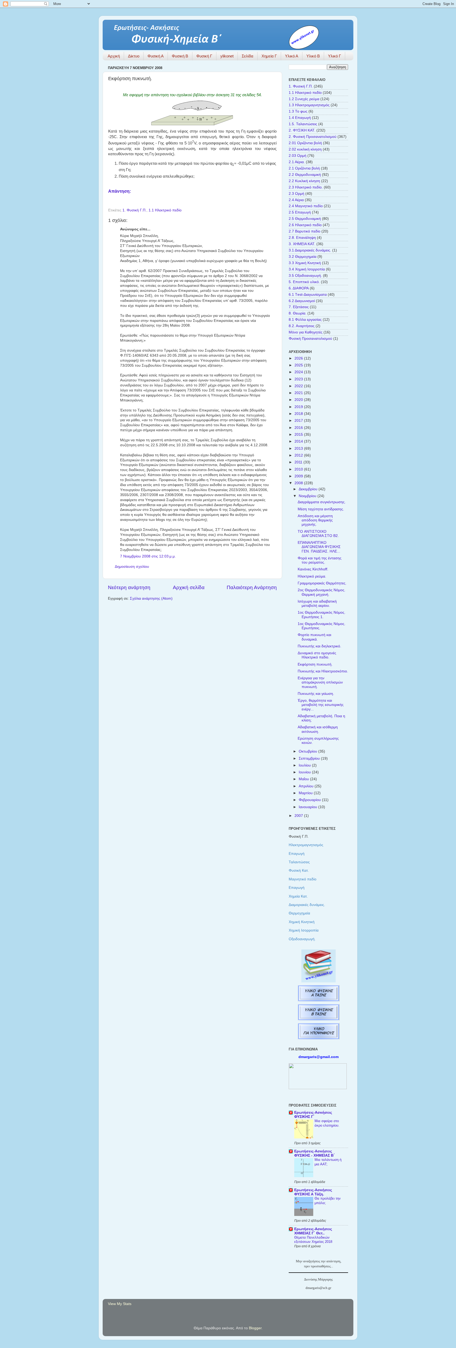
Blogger (255, 1328)
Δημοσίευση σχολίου (132, 567)
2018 (299, 414)
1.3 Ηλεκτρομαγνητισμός (309, 105)
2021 (299, 393)
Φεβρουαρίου (310, 800)
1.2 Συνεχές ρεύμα (304, 99)
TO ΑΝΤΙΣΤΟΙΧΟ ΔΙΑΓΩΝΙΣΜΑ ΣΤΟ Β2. (318, 534)
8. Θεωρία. (297, 313)
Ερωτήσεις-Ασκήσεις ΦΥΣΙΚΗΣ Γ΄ (313, 1115)
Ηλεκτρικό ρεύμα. (312, 576)
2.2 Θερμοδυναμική (305, 175)
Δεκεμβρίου (309, 489)
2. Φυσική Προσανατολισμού (312, 137)
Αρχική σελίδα (189, 587)
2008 (299, 483)
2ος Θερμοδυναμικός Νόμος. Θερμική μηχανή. (321, 592)
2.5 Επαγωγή (300, 212)
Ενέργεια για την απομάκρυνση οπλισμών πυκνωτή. (320, 682)
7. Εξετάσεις (299, 307)
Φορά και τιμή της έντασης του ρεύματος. (319, 560)
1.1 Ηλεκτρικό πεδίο (165, 210)
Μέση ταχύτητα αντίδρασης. (321, 509)
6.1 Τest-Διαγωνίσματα (308, 295)
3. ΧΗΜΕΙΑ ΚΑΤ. (302, 244)
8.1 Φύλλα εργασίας (305, 320)
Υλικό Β (313, 56)
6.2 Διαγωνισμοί (302, 301)
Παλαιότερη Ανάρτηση (252, 587)
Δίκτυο (133, 56)
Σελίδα (247, 56)
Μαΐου (304, 779)
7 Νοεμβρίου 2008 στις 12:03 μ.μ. (148, 556)
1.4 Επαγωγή (300, 118)
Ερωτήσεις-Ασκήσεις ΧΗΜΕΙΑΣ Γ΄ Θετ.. (313, 1231)
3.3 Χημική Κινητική (305, 263)
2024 (299, 372)
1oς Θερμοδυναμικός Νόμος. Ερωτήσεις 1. (321, 614)
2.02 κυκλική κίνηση (305, 149)
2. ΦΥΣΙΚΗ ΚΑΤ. (302, 130)
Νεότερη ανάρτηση (129, 587)
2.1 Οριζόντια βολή (304, 168)
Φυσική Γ (204, 56)
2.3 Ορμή (296, 194)
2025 (299, 365)
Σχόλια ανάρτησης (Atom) (151, 598)
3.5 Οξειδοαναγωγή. (305, 276)
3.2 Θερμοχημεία (302, 257)
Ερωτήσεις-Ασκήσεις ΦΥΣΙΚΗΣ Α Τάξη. (313, 1192)
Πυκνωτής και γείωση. (316, 694)
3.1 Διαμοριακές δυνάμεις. (310, 250)
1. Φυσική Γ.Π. (134, 210)
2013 (299, 448)
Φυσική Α (156, 56)
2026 (299, 358)
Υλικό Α (291, 56)
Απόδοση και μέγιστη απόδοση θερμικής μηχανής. (315, 520)
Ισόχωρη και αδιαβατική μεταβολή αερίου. (317, 603)
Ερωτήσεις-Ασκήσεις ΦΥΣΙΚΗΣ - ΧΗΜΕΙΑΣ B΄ (314, 1153)
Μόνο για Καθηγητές (305, 332)
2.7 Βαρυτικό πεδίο (304, 231)
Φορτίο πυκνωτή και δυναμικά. (314, 637)
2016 (299, 428)
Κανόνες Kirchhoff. (313, 569)
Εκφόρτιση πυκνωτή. (315, 664)
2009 (299, 476)
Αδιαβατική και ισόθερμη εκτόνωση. (318, 729)
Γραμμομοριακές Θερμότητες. (322, 583)
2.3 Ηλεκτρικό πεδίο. (306, 187)
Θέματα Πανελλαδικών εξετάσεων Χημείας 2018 (313, 1239)
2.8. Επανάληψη (302, 238)
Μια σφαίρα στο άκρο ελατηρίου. (327, 1123)
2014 (299, 441)
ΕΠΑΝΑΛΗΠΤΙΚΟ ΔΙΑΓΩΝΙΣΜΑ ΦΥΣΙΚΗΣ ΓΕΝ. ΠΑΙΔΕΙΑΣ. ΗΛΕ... (319, 547)
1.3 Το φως (298, 111)
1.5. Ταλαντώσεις (303, 124)
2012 (299, 455)
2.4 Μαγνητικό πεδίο (306, 206)
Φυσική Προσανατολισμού (310, 339)
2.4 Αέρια (296, 200)
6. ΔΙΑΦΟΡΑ (299, 288)
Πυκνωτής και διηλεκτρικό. (319, 646)
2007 (299, 816)
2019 (299, 407)
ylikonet (227, 56)
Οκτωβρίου (308, 751)
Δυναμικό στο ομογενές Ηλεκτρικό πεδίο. (317, 655)
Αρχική (114, 56)
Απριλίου (307, 786)
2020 (299, 400)
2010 (299, 469)
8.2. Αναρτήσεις (302, 326)
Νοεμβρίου (308, 496)
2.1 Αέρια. (297, 162)
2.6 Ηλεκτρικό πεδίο (305, 225)
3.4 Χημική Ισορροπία (307, 269)
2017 (299, 421)
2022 (299, 386)
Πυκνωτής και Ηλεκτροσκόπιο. (323, 671)
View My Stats (119, 1304)
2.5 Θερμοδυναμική (305, 219)
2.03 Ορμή (297, 156)
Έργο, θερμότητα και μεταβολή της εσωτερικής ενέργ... (321, 705)
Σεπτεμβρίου (310, 758)
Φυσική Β (180, 56)
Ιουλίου (305, 765)
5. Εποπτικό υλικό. (304, 282)
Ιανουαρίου (308, 807)
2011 (298, 462)
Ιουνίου (305, 772)
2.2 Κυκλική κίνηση (304, 181)
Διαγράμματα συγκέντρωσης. (322, 502)
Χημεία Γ (269, 56)
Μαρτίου (306, 793)
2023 (299, 379)
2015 (299, 435)
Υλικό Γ (334, 56)
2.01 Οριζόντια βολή (305, 143)
